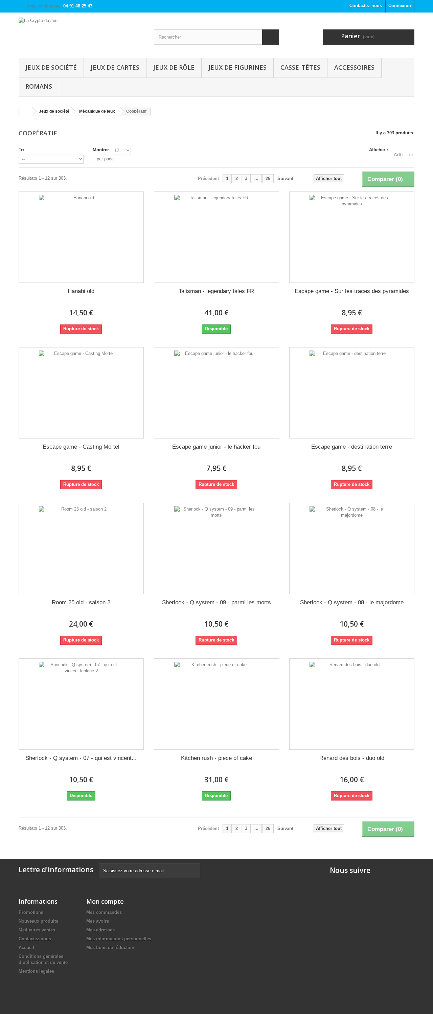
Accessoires (354, 67)
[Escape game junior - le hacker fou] (216, 393)
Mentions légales (36, 971)
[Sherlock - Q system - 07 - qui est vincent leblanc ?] (81, 704)
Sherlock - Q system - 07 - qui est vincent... (81, 758)
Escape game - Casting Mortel (81, 447)
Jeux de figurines (237, 67)
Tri (21, 149)
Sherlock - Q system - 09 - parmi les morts (216, 602)
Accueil (26, 947)
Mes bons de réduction (110, 947)
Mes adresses (100, 929)
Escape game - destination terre (351, 447)
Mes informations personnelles (118, 938)
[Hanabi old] (81, 237)
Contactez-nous (365, 5)
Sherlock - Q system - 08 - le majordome (352, 602)
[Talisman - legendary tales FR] (216, 237)
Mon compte (105, 901)
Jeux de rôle (174, 67)
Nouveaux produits (38, 921)
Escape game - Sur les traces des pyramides (352, 291)
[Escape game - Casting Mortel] (81, 393)
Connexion (399, 5)
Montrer (101, 149)
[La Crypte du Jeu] (81, 33)
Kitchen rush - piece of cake (216, 758)
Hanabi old (81, 291)
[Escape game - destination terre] (352, 393)
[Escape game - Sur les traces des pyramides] (352, 237)
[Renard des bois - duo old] (352, 704)
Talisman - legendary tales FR (216, 291)
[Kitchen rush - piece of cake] (216, 704)
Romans (38, 86)
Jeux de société (51, 67)
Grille (398, 155)
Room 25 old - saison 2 (81, 602)
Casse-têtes (300, 67)
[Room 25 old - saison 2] (81, 548)
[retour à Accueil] (25, 111)
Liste (410, 155)
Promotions (31, 912)
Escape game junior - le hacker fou (216, 447)
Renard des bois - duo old (351, 758)
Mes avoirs (97, 921)
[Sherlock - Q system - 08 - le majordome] (352, 548)
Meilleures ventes (37, 929)
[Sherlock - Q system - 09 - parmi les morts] (216, 548)
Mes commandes (104, 912)
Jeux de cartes (115, 67)
